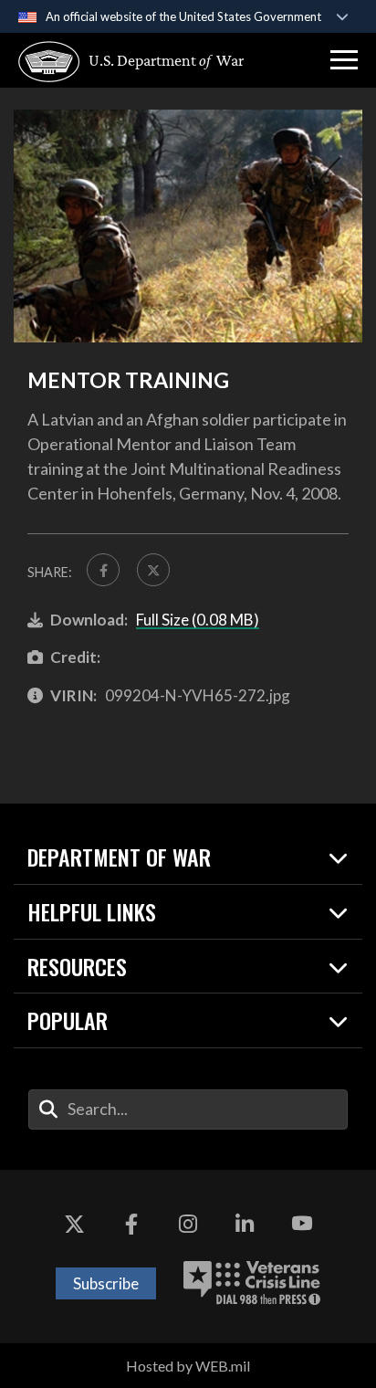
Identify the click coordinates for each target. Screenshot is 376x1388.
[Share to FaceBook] (103, 569)
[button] (344, 60)
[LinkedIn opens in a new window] (244, 1224)
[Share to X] (153, 569)
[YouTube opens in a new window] (302, 1224)
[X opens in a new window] (74, 1224)
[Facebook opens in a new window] (131, 1224)
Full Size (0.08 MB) (197, 619)
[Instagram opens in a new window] (188, 1224)
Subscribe (106, 1283)
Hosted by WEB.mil (188, 1365)
